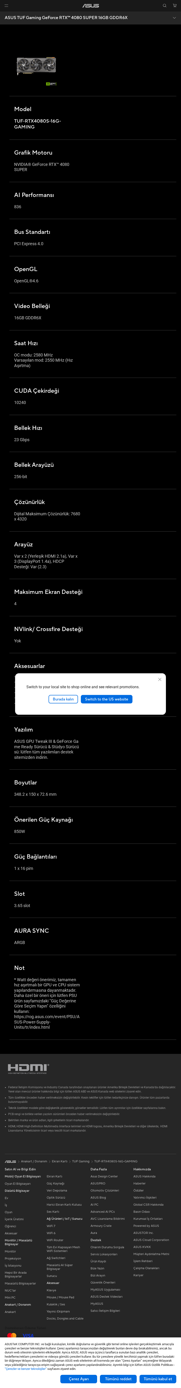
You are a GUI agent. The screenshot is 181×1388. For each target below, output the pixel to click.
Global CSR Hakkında (148, 1205)
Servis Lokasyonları (103, 1254)
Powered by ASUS (146, 1226)
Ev (6, 1198)
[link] (90, 6)
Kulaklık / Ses (56, 1304)
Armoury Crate (100, 1226)
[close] (160, 679)
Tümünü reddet (118, 1379)
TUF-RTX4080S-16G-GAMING (115, 1161)
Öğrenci (10, 1226)
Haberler (139, 1183)
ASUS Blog (98, 1198)
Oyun (8, 1212)
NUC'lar (10, 1290)
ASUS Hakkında (144, 1176)
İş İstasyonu (13, 1266)
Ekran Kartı (54, 1176)
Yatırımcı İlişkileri (144, 1198)
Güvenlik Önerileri (102, 1282)
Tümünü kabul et (158, 1379)
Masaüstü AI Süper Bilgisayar (60, 1267)
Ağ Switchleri (56, 1258)
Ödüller (138, 1190)
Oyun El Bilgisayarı (18, 1184)
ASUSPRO (97, 1183)
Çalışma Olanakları (146, 1268)
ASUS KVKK (142, 1247)
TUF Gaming (81, 1161)
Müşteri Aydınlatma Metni (151, 1254)
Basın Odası (141, 1212)
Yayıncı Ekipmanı (58, 1311)
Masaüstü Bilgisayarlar (20, 1283)
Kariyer (138, 1275)
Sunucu (52, 1276)
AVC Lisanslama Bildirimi (107, 1219)
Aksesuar (11, 1233)
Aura (93, 1233)
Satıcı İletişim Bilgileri (105, 1311)
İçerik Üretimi (14, 1219)
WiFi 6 (51, 1233)
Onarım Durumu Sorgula (107, 1247)
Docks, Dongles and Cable (65, 1318)
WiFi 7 (51, 1226)
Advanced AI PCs (102, 1212)
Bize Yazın (97, 1268)
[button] (6, 6)
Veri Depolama (57, 1190)
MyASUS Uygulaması (105, 1290)
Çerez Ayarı (79, 1379)
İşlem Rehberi (142, 1261)
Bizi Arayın (97, 1275)
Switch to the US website (106, 699)
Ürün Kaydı (98, 1261)
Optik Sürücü (56, 1198)
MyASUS (96, 1304)
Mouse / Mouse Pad (60, 1297)
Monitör (10, 1251)
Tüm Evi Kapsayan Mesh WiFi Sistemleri (63, 1249)
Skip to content (6, 14)
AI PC (94, 1205)
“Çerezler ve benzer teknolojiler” (26, 1369)
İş (6, 1205)
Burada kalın (63, 699)
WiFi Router (55, 1240)
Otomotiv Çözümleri (104, 1190)
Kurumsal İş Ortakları (148, 1219)
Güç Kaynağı (55, 1183)
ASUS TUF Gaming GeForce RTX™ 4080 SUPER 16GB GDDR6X (66, 17)
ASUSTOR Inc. (143, 1233)
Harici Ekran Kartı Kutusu (64, 1205)
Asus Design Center (104, 1176)
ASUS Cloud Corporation (151, 1240)
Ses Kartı (53, 1212)
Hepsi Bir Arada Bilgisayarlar (16, 1274)
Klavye (51, 1290)
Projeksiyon (13, 1258)
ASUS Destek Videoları (106, 1297)
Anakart (10, 1312)
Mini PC (10, 1298)
